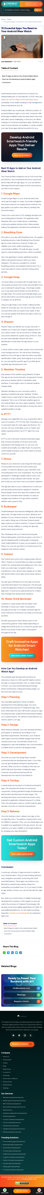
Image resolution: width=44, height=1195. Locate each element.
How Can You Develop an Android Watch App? (19, 931)
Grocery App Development (12, 1151)
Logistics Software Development (14, 1157)
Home (3, 19)
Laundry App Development (12, 1163)
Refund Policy (7, 1085)
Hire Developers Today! (22, 656)
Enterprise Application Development (15, 1113)
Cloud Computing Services (12, 1122)
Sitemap (6, 1088)
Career (5, 1063)
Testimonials (7, 1060)
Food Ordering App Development (14, 1141)
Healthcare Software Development (14, 1154)
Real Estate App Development (13, 1145)
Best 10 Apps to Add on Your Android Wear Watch (20, 928)
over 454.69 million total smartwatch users (21, 100)
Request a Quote (32, 4)
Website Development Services (13, 1097)
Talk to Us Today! (22, 155)
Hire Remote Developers (11, 1126)
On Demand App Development (13, 1170)
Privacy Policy (7, 1082)
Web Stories (7, 1069)
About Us (6, 1057)
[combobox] (19, 10)
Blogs (9, 19)
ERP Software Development (12, 1104)
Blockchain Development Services (14, 1107)
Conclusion (8, 934)
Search (38, 10)
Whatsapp (21, 995)
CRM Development (9, 1116)
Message (39, 1193)
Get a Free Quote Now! (22, 854)
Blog (4, 1066)
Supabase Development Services (14, 1129)
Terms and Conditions (10, 1078)
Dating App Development (11, 1166)
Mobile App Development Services (14, 1101)
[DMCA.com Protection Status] (22, 1183)
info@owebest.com (21, 988)
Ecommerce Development (11, 1148)
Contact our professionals (19, 913)
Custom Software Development (13, 1119)
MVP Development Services (12, 1132)
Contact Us (6, 1072)
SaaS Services (7, 1110)
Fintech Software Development (13, 1160)
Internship (6, 1075)
